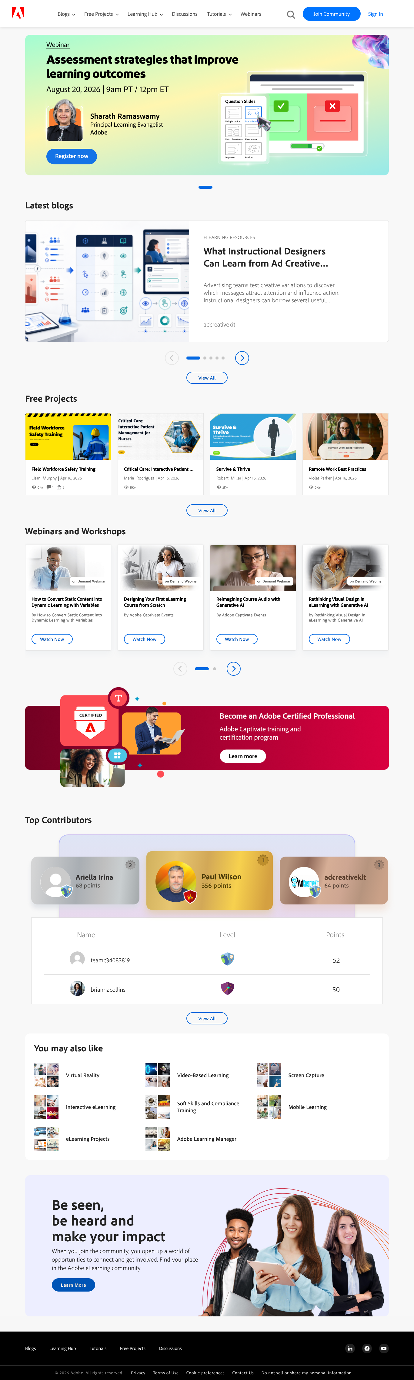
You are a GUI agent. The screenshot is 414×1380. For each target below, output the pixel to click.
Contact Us (243, 1372)
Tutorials (217, 13)
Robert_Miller (228, 478)
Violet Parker (320, 478)
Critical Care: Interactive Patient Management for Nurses (181, 469)
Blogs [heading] (30, 1348)
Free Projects (99, 13)
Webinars (251, 13)
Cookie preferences (205, 1372)
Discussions (184, 13)
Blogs (64, 13)
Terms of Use (166, 1372)
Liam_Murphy (44, 478)
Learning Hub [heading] (62, 1348)
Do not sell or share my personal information (307, 1372)
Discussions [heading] (170, 1348)
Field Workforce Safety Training (63, 469)
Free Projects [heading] (132, 1348)
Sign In (375, 13)
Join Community (332, 13)
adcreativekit (219, 324)
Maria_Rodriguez (139, 478)
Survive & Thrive (233, 469)
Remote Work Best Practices (337, 469)
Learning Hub (143, 13)
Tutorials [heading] (98, 1348)
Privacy (138, 1372)
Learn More (73, 1285)
